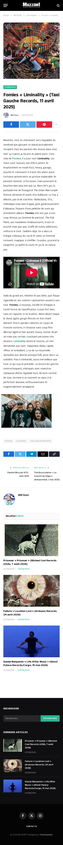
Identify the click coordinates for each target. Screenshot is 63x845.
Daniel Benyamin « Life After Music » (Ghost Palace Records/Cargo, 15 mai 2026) (30, 663)
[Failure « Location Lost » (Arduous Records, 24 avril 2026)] (31, 591)
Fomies (8, 440)
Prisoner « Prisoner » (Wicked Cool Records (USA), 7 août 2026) (29, 562)
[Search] (58, 5)
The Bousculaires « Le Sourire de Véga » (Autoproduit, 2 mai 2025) (47, 476)
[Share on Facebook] (11, 124)
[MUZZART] (31, 5)
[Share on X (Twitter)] (27, 124)
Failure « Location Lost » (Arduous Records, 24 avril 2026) (30, 613)
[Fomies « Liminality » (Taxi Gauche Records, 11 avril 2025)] (31, 78)
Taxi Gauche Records (40, 440)
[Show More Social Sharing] (56, 124)
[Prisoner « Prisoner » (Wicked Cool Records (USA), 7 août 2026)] (31, 540)
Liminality (21, 440)
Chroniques (10, 87)
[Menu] (5, 5)
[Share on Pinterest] (44, 124)
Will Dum (15, 115)
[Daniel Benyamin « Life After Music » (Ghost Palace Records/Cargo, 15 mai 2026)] (31, 641)
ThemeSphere (46, 834)
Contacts (31, 826)
